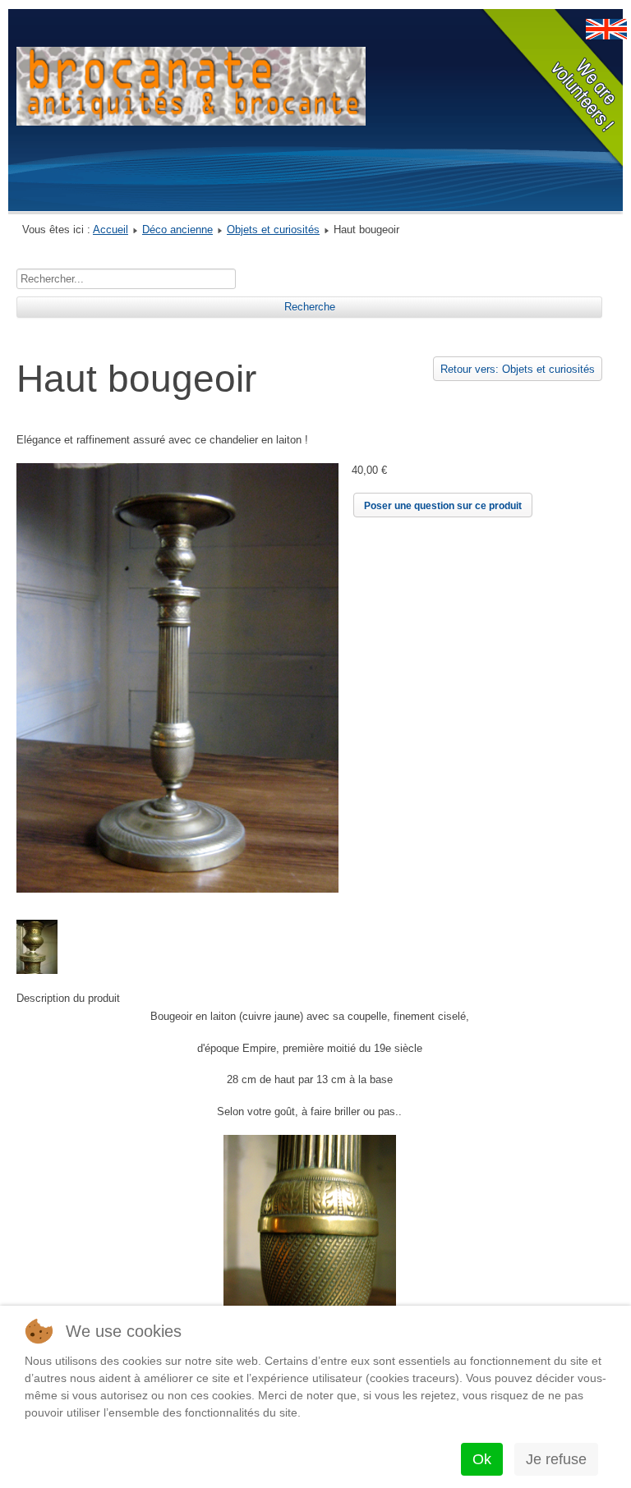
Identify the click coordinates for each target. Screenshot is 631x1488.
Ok (481, 1459)
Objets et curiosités (273, 229)
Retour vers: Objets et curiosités (517, 369)
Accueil (110, 229)
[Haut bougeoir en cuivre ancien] (177, 889)
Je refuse (556, 1459)
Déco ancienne (177, 229)
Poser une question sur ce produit (443, 506)
